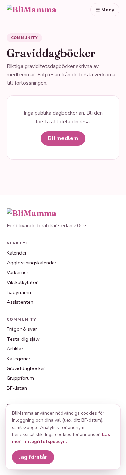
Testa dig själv (23, 339)
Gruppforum (20, 378)
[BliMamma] (38, 10)
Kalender (17, 252)
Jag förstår (33, 457)
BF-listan (17, 388)
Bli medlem (63, 138)
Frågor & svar (22, 329)
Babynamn (19, 292)
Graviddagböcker (26, 368)
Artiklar (15, 348)
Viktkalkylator (22, 282)
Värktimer (17, 272)
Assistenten (20, 302)
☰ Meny (105, 9)
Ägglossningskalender (31, 262)
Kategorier (18, 358)
